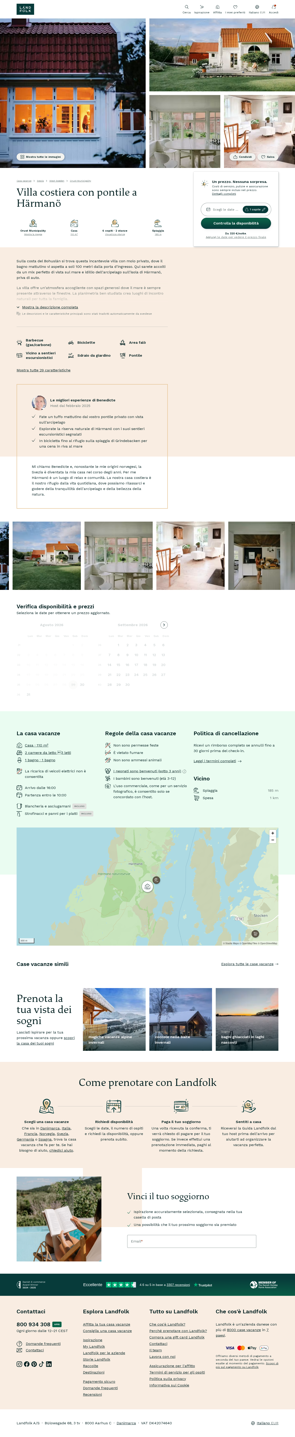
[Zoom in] (272, 833)
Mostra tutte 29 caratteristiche (44, 370)
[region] (147, 887)
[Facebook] (27, 1364)
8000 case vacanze (244, 1330)
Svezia (40, 180)
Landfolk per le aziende (104, 1353)
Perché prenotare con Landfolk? (178, 1331)
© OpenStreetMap (267, 943)
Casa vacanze (24, 180)
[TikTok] (41, 1364)
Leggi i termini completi (215, 761)
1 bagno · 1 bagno (40, 760)
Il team (155, 1350)
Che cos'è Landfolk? (167, 1324)
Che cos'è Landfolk (241, 1311)
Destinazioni (93, 1372)
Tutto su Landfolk (173, 1311)
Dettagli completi (224, 193)
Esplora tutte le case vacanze (247, 964)
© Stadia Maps (231, 943)
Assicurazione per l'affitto (172, 1366)
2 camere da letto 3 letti (48, 752)
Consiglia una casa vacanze (107, 1331)
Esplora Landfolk (106, 1311)
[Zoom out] (272, 840)
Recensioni (92, 1394)
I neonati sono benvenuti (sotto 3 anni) (147, 771)
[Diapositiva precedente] (16, 973)
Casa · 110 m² (36, 745)
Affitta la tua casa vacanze (106, 1324)
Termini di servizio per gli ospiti (177, 1372)
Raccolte (90, 1366)
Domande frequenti (43, 1343)
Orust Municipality (80, 180)
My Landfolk (94, 1346)
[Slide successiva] (278, 973)
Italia (66, 1128)
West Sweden (56, 180)
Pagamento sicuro (99, 1381)
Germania (25, 1139)
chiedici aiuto (61, 1150)
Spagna (45, 1139)
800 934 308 (33, 1324)
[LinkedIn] (49, 1364)
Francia (30, 1134)
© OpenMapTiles (248, 943)
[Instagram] (19, 1364)
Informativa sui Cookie (169, 1385)
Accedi (273, 12)
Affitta (217, 12)
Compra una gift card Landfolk (176, 1337)
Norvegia (47, 1134)
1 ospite (255, 209)
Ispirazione (201, 12)
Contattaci (35, 1350)
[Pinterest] (34, 1364)
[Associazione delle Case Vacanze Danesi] (264, 1284)
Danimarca (50, 1128)
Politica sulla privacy (167, 1379)
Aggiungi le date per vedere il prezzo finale (236, 237)
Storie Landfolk (96, 1359)
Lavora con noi (162, 1356)
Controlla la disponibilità (236, 223)
